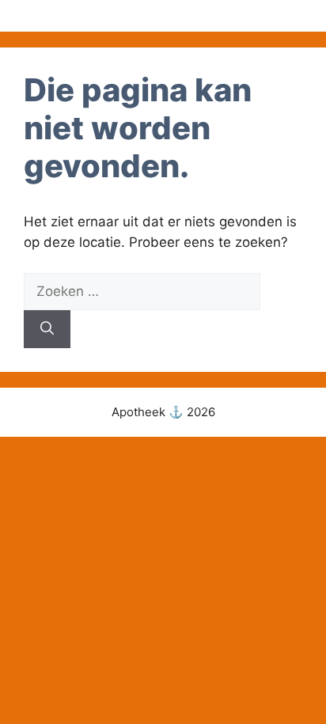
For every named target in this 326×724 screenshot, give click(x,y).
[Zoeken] (47, 329)
